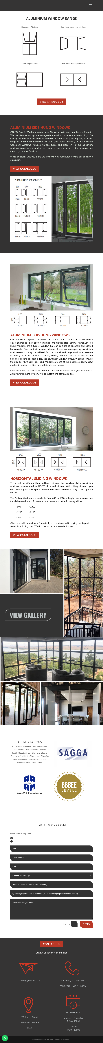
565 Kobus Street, (30, 1017)
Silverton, (26, 1022)
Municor (51, 1039)
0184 (29, 1028)
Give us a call (17, 370)
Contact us (41, 952)
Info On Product (20, 841)
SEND (86, 924)
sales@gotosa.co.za (29, 980)
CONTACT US (51, 944)
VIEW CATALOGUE (51, 101)
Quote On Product (21, 838)
